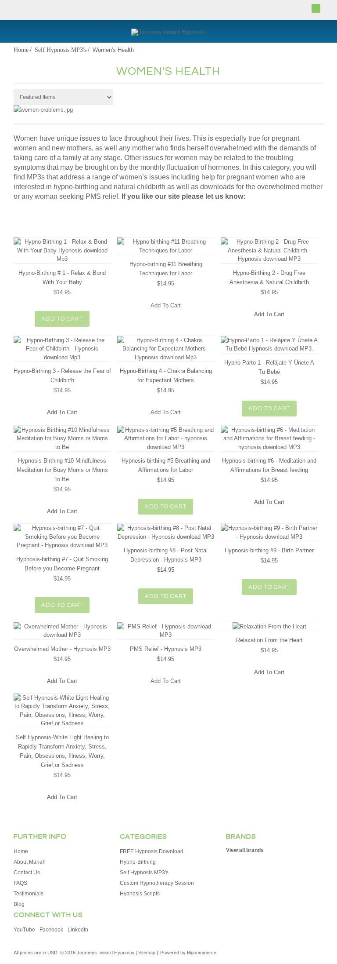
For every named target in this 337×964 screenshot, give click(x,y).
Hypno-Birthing (138, 862)
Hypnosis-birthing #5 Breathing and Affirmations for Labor (166, 465)
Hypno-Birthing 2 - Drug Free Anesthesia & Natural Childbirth (269, 277)
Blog (19, 904)
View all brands (245, 850)
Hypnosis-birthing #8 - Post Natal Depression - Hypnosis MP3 (166, 555)
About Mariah (30, 862)
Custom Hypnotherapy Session (157, 883)
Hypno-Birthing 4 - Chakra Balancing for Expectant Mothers (166, 375)
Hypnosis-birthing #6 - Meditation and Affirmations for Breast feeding (269, 465)
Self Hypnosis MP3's (60, 50)
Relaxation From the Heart (269, 640)
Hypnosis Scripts (140, 894)
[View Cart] (316, 8)
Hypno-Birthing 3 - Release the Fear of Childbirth (62, 375)
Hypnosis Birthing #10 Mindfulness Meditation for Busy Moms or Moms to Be (62, 469)
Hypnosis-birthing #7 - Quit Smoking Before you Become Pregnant (62, 564)
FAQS (20, 883)
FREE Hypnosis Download (151, 851)
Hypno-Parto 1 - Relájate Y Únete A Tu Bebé (269, 367)
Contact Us (27, 872)
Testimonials (28, 894)
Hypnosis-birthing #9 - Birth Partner (269, 550)
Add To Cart (62, 319)
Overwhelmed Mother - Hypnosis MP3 (62, 649)
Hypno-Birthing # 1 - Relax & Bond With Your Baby (62, 277)
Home (21, 50)
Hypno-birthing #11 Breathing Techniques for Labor (165, 269)
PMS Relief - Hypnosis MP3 (165, 649)
